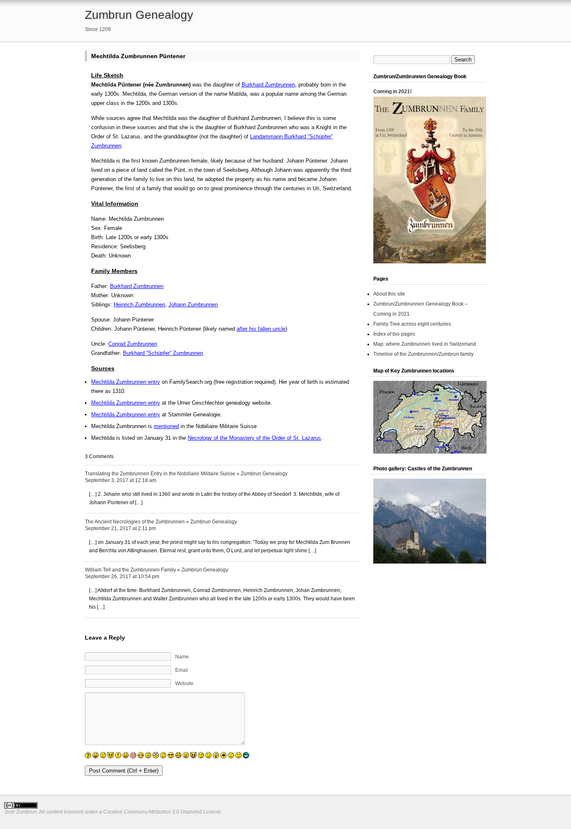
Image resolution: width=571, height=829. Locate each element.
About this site (389, 294)
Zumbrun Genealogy (139, 14)
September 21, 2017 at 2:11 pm (120, 528)
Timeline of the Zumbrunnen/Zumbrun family (423, 354)
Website (184, 683)
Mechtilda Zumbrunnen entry (125, 382)
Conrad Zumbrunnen (132, 344)
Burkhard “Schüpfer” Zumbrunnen (163, 353)
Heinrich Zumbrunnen (139, 304)
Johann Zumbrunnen (193, 304)
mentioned (166, 426)
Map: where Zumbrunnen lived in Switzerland (424, 344)
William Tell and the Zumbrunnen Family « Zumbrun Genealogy (156, 570)
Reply (355, 472)
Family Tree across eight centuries (412, 324)
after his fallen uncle (261, 329)
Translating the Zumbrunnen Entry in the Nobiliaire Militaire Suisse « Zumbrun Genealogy (186, 474)
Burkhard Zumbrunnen (268, 85)
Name (182, 657)
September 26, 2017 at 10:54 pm (122, 576)
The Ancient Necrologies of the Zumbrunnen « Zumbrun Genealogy (161, 522)
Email (181, 670)
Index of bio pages (394, 334)
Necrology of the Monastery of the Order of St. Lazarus (254, 438)
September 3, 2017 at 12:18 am (120, 480)
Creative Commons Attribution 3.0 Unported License (162, 812)
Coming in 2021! (392, 91)
